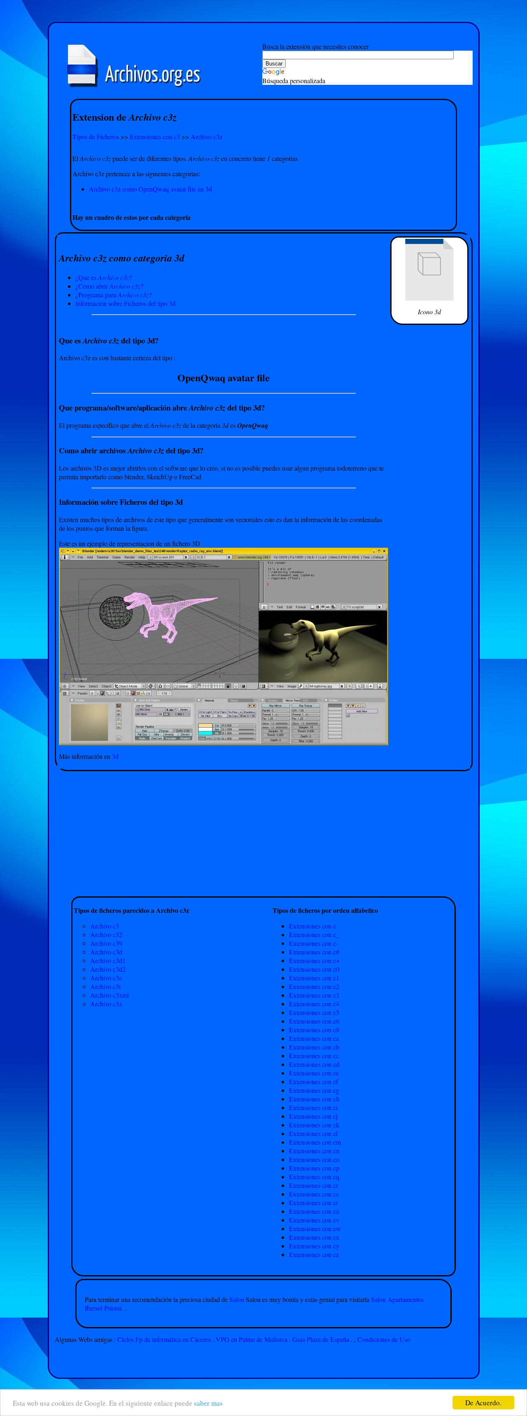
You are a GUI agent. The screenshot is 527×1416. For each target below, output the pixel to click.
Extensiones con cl (313, 1133)
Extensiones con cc (314, 1055)
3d (115, 756)
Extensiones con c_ (314, 934)
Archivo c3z (206, 136)
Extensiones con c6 (314, 1021)
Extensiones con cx (314, 1237)
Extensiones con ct (313, 1202)
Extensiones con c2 (314, 986)
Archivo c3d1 (108, 960)
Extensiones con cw (315, 1228)
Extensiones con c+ (314, 960)
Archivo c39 (106, 943)
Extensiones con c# (314, 951)
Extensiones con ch (314, 1098)
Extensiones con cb (314, 1047)
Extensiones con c (312, 925)
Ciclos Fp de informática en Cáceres (164, 1339)
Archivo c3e (106, 977)
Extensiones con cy (314, 1245)
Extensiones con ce (314, 1072)
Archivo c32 (106, 934)
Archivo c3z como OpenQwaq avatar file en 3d (150, 188)
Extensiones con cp (314, 1168)
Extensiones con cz (314, 1254)
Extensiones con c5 (314, 1012)
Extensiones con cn (314, 1150)
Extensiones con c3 (155, 136)
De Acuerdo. (483, 1402)
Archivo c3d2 (108, 969)
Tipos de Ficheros (95, 136)
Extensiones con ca (314, 1038)
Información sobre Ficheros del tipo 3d (125, 303)
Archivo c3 (104, 925)
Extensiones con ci (313, 1107)
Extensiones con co (314, 1159)
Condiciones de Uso (383, 1339)
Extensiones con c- (313, 943)
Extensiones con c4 (314, 1003)
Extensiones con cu (314, 1211)
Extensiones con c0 (314, 969)
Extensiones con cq (314, 1176)
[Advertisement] (263, 203)
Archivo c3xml (109, 995)
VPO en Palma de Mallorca (251, 1339)
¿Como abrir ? (109, 286)
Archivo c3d (106, 951)
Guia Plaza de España (320, 1339)
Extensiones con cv (314, 1219)
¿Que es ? (103, 277)
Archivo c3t (105, 986)
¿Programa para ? (113, 294)
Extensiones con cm (315, 1142)
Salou (237, 1299)
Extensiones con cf (313, 1081)
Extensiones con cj (313, 1116)
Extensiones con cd (314, 1064)
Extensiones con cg (314, 1090)
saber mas (208, 1403)
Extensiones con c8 (314, 1029)
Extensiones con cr (313, 1185)
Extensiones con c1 (314, 977)
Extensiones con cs (313, 1194)
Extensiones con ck (314, 1124)
